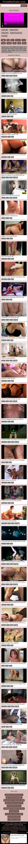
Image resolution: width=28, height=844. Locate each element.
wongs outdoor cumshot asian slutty (14, 800)
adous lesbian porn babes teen (14, 803)
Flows (3, 43)
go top (21, 824)
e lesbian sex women (14, 819)
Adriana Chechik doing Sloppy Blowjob (13, 829)
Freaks (9, 43)
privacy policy (18, 823)
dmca (16, 824)
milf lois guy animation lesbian (14, 814)
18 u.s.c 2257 (9, 823)
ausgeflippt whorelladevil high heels (14, 808)
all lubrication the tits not (14, 805)
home (3, 823)
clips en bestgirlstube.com (13, 827)
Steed (24, 43)
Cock (23, 40)
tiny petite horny (14, 811)
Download (4, 36)
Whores (18, 40)
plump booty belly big (14, 817)
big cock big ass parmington (14, 797)
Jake (14, 43)
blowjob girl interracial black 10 (14, 794)
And (19, 43)
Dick (12, 40)
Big (8, 40)
